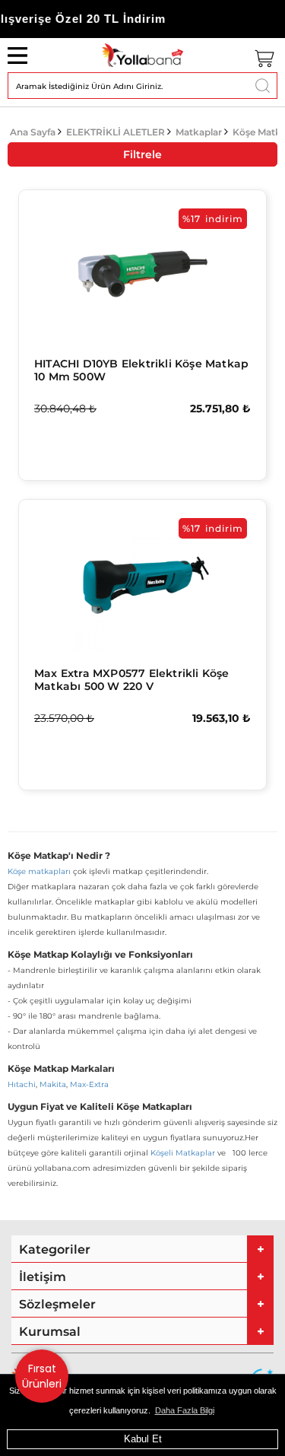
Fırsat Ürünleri (42, 1376)
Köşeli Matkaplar (182, 1153)
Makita (53, 1084)
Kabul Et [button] (143, 1439)
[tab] (142, 1249)
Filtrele (142, 154)
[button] (142, 1249)
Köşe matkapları (39, 871)
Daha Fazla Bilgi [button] (184, 1410)
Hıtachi (22, 1084)
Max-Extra (89, 1084)
